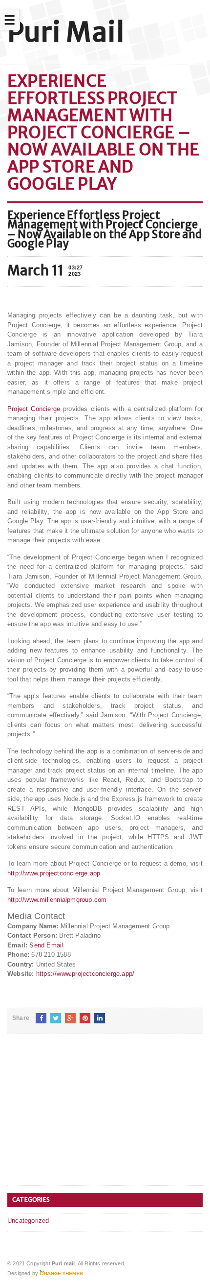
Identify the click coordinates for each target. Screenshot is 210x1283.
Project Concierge (33, 408)
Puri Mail (65, 32)
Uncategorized (28, 1220)
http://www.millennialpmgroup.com (56, 899)
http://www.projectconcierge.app (53, 873)
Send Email (46, 945)
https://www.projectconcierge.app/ (85, 973)
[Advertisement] (80, 1117)
